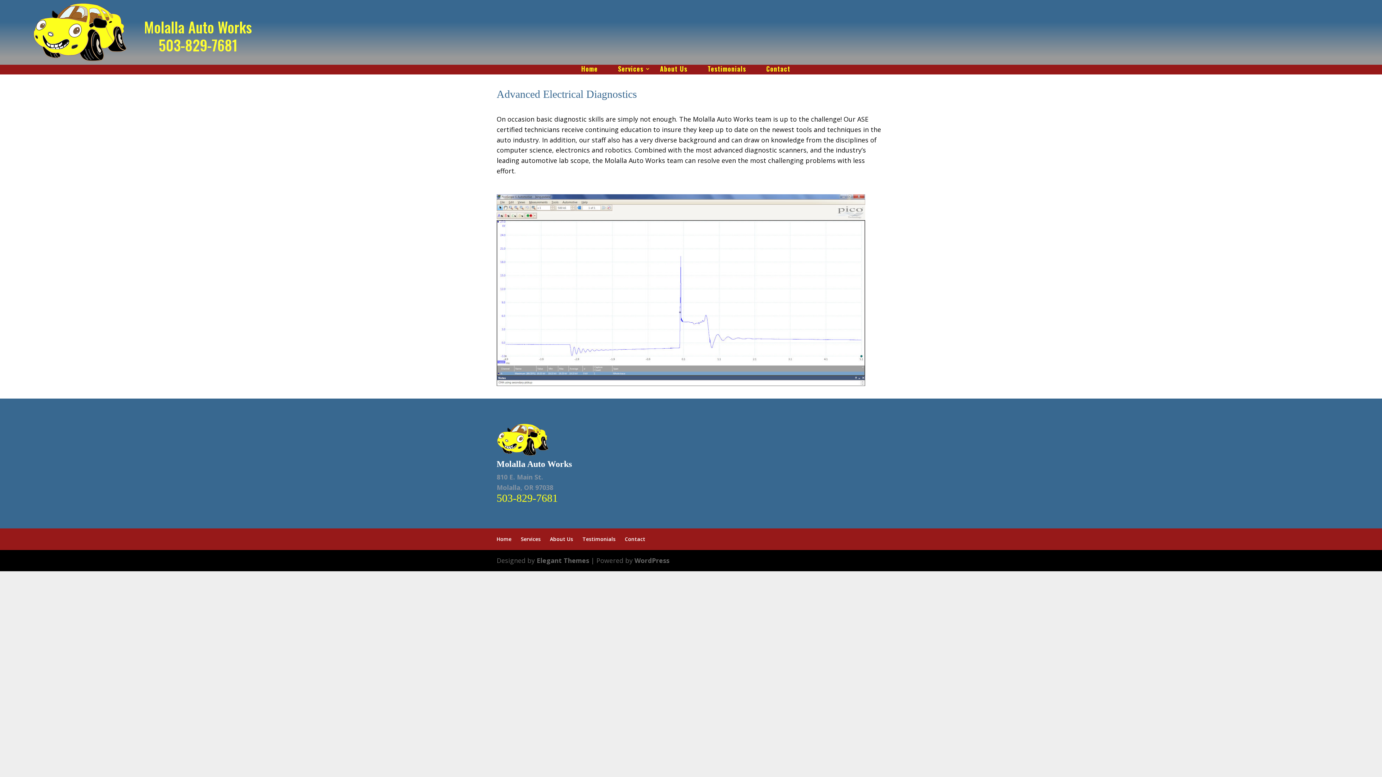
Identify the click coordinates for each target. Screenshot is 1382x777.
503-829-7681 (198, 45)
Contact (778, 69)
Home (589, 69)
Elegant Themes (563, 560)
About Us (673, 69)
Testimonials (727, 69)
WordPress (651, 560)
